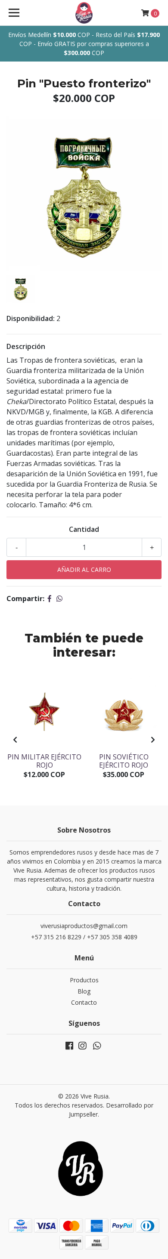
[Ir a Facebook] (69, 1047)
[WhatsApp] (97, 1047)
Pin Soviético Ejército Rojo (124, 761)
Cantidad (84, 529)
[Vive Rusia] (84, 13)
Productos (84, 980)
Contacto (84, 1002)
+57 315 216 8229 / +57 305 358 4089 (84, 937)
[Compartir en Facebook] (49, 598)
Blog (84, 991)
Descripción (25, 346)
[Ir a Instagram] (82, 1047)
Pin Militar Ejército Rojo (44, 761)
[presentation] (15, 739)
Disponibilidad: (30, 318)
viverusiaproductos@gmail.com (84, 926)
